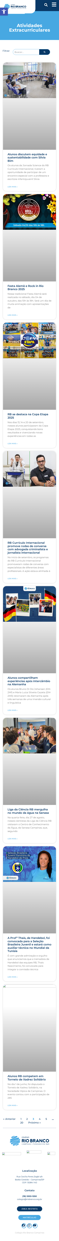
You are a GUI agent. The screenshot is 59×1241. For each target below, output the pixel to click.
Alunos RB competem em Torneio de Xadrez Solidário (27, 1078)
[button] (46, 4)
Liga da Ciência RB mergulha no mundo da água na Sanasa (28, 811)
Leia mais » (13, 187)
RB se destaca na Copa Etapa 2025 (28, 416)
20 (21, 1122)
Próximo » (34, 1122)
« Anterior (9, 1119)
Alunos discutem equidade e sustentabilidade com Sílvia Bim (27, 158)
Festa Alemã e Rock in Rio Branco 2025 (26, 287)
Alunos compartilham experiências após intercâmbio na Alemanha (29, 681)
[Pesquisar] (44, 52)
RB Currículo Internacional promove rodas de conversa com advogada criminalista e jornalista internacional (28, 547)
